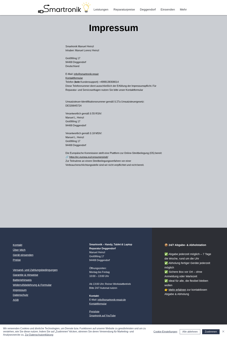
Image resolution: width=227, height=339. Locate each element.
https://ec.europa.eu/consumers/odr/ (88, 157)
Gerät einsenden (23, 255)
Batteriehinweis (22, 280)
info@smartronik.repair (86, 74)
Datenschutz (20, 295)
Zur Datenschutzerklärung (39, 334)
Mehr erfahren (177, 289)
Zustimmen (211, 331)
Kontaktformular (74, 78)
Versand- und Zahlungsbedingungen (35, 270)
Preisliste (94, 311)
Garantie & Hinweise (25, 274)
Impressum (20, 290)
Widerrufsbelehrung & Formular (32, 285)
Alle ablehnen (190, 331)
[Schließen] (223, 332)
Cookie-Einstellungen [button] (165, 331)
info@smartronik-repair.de (112, 299)
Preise (17, 260)
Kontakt (17, 245)
